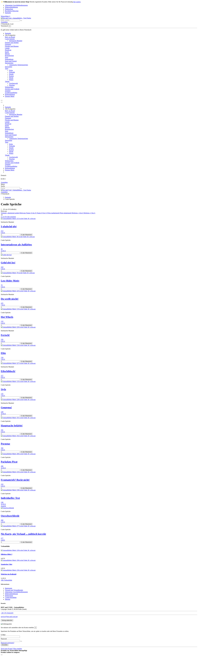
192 (2, 448)
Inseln (7, 52)
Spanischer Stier (6, 564)
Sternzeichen (9, 63)
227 (2, 375)
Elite (3, 353)
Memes (7, 54)
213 (2, 231)
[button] (10, 35)
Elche (11, 70)
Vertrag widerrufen (7, 620)
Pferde (11, 78)
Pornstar (5, 443)
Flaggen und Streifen (12, 42)
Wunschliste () (5, 16)
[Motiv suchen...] (21, 20)
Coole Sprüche (10, 39)
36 (6, 217)
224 (2, 267)
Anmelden (4, 182)
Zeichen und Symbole (12, 89)
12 (2, 217)
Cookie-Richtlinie (10, 597)
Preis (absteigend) (66, 213)
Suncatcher (8, 67)
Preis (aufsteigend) (53, 213)
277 (2, 538)
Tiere (6, 68)
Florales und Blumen (12, 46)
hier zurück (77, 2)
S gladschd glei (8, 226)
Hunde (11, 74)
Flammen (8, 44)
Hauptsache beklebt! (12, 425)
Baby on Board (10, 37)
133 (2, 321)
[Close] (1, 102)
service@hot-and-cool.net (9, 616)
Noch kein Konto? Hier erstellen (11, 649)
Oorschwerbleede (10, 515)
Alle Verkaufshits (6, 580)
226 (2, 339)
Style (3, 389)
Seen (6, 57)
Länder (7, 48)
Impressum (8, 588)
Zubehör (8, 91)
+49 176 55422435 (7, 613)
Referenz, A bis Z (78, 213)
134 (2, 357)
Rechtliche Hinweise (11, 11)
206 (2, 466)
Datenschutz (9, 9)
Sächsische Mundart (15, 41)
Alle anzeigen (11, 217)
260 (2, 520)
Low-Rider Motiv (10, 280)
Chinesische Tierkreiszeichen (18, 65)
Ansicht (3, 506)
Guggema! (6, 407)
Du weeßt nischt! (9, 298)
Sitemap (7, 599)
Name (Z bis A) (42, 213)
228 (2, 412)
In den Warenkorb (26, 234)
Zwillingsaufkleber (11, 92)
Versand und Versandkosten (14, 590)
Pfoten (11, 80)
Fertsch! (5, 335)
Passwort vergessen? (7, 643)
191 (2, 430)
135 (2, 394)
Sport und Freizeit (11, 61)
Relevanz (23, 213)
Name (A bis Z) (31, 213)
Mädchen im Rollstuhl (8, 574)
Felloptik (12, 72)
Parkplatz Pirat (9, 461)
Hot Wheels (7, 317)
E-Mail (3, 635)
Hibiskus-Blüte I (6, 554)
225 (2, 303)
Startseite (8, 13)
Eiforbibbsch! (8, 371)
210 (2, 484)
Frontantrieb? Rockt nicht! (15, 479)
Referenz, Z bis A (89, 213)
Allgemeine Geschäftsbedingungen (16, 5)
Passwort (4, 639)
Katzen (11, 76)
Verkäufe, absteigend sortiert (10, 213)
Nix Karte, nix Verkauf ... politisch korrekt (23, 534)
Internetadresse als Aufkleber (16, 244)
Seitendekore (9, 59)
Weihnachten (9, 87)
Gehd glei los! (8, 262)
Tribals (7, 81)
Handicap (8, 50)
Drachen (12, 85)
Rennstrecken (9, 55)
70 (1, 285)
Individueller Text (10, 498)
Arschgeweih (13, 83)
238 (2, 502)
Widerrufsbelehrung (11, 7)
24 (4, 217)
